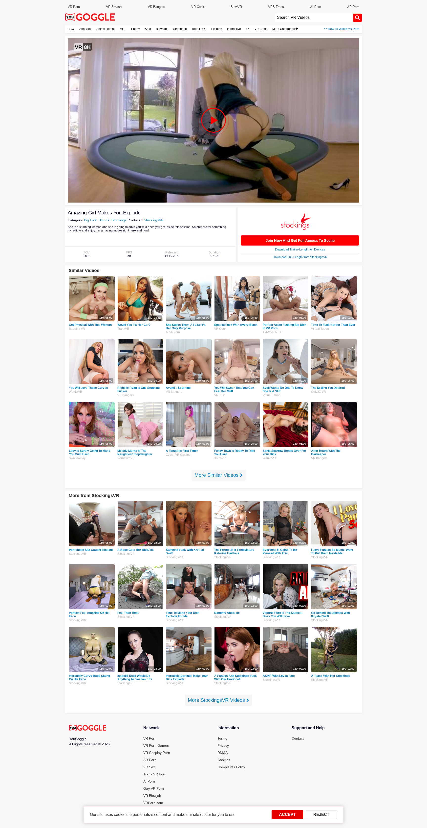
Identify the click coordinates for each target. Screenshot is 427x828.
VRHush (220, 395)
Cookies (223, 760)
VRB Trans (276, 7)
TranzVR (123, 329)
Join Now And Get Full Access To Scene (300, 240)
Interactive (234, 29)
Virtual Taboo (320, 329)
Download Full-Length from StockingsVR (300, 257)
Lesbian (216, 29)
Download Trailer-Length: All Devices (300, 249)
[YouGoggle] (87, 728)
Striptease (180, 29)
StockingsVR (154, 220)
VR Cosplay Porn (156, 753)
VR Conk (197, 7)
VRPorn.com (153, 803)
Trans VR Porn (154, 774)
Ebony (135, 29)
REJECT (321, 814)
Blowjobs (162, 29)
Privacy (223, 745)
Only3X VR (318, 391)
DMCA (222, 753)
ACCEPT (287, 814)
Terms (222, 738)
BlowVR (236, 7)
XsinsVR (220, 458)
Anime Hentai (105, 29)
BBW (71, 29)
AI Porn (315, 7)
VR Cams (261, 29)
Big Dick (90, 220)
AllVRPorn (173, 332)
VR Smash (114, 7)
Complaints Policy (231, 767)
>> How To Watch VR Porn (341, 29)
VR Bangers (156, 7)
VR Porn (74, 7)
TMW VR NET (272, 332)
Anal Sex (85, 29)
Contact (298, 738)
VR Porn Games (156, 745)
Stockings (119, 220)
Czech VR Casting (178, 454)
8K (248, 29)
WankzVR (75, 391)
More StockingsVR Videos (217, 700)
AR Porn (353, 7)
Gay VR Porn (153, 788)
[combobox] (314, 17)
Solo (148, 29)
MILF (123, 29)
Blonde (104, 220)
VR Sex (149, 767)
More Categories (284, 29)
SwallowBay (77, 458)
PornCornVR (126, 458)
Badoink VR (77, 329)
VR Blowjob (152, 796)
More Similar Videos (217, 475)
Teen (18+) (199, 29)
